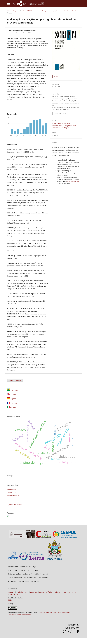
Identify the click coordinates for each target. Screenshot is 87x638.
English (13, 394)
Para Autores (11, 492)
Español (13, 399)
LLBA (64, 592)
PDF (56, 77)
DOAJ (27, 592)
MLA (68, 592)
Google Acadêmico (45, 592)
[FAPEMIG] (13, 559)
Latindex (57, 592)
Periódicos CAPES (14, 594)
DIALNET (11, 592)
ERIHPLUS (34, 592)
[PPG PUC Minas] (40, 559)
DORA (10, 600)
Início (9, 11)
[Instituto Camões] (43, 537)
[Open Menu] (8, 3)
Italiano (13, 407)
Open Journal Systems (14, 504)
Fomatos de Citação (60, 113)
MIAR (74, 592)
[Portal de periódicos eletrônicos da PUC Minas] (22, 537)
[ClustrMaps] (8, 516)
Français (13, 403)
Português (14, 390)
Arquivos (16, 11)
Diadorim (19, 592)
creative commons (73, 181)
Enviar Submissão (14, 380)
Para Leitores (11, 489)
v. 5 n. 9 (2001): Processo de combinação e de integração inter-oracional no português (49, 11)
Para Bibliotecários (13, 495)
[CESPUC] (65, 537)
